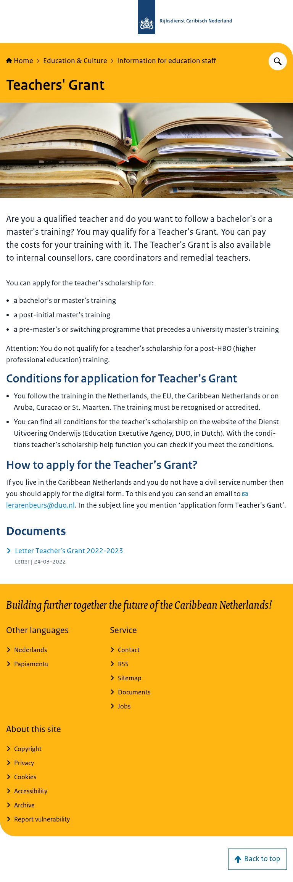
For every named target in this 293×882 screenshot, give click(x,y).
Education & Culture (75, 60)
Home (23, 60)
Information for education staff (166, 60)
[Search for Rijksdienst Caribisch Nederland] (278, 61)
